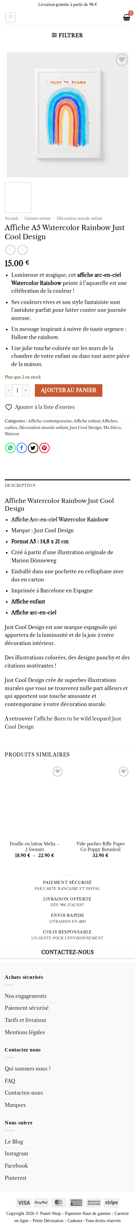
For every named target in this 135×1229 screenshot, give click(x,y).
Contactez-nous (24, 1093)
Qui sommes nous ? (28, 1069)
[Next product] (10, 250)
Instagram (16, 1153)
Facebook (16, 1166)
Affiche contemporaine (50, 421)
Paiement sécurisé (27, 1008)
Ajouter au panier (68, 390)
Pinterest (16, 1178)
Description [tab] (20, 485)
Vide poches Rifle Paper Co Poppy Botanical (100, 846)
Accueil (11, 218)
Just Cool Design (85, 427)
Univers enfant (37, 218)
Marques (15, 1105)
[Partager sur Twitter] (33, 448)
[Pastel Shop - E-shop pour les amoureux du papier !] (67, 17)
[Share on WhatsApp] (10, 448)
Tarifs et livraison (25, 1020)
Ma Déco (112, 427)
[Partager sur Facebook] (22, 448)
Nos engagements (25, 996)
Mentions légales (25, 1032)
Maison (12, 433)
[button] (10, 17)
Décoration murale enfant (79, 218)
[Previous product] (22, 250)
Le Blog (14, 1142)
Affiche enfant (86, 421)
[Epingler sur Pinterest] (44, 448)
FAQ (10, 1081)
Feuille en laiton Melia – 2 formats (35, 846)
